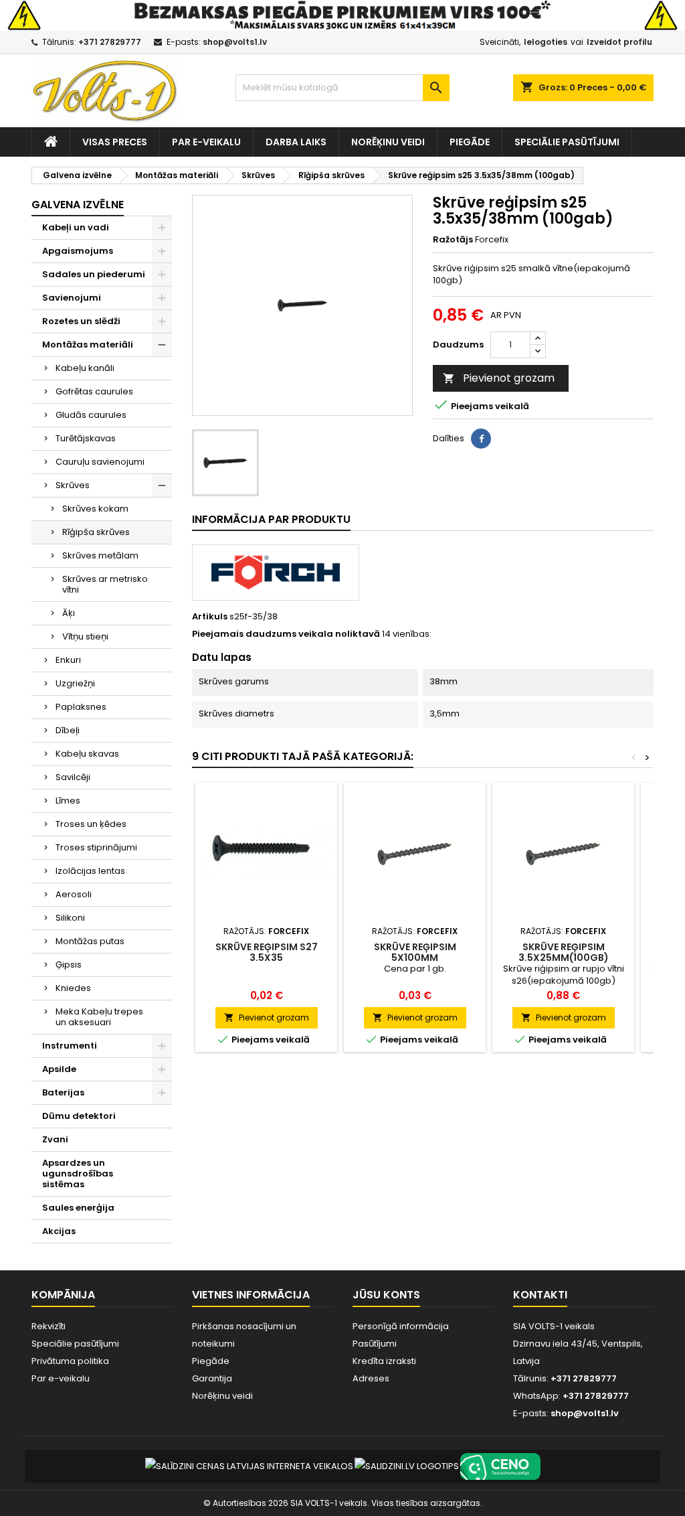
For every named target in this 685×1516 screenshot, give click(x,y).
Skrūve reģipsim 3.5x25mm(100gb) (563, 952)
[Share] (481, 439)
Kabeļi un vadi (75, 227)
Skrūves (73, 485)
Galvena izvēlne (77, 204)
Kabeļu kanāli (85, 368)
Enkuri (68, 660)
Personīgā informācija (401, 1326)
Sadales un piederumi (93, 274)
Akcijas (59, 1231)
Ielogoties (545, 42)
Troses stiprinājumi (96, 847)
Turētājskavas (86, 438)
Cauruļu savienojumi (100, 461)
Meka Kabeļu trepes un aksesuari (99, 1017)
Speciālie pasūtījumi (566, 142)
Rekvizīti (48, 1326)
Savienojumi (71, 297)
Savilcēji (73, 777)
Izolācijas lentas (90, 870)
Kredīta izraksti (384, 1361)
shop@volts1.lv (235, 42)
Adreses (371, 1378)
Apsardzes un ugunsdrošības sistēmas (77, 1173)
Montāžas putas (90, 941)
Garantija (212, 1378)
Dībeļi (68, 730)
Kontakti (540, 1294)
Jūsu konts (386, 1294)
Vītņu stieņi (85, 636)
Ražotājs (453, 240)
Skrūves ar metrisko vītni (105, 584)
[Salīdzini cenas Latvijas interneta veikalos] (249, 1466)
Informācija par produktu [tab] (271, 519)
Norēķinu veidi (388, 142)
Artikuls (209, 617)
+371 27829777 (109, 42)
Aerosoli (74, 894)
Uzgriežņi (75, 683)
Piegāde (470, 142)
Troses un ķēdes (91, 824)
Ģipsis (69, 964)
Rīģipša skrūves (96, 532)
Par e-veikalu (206, 142)
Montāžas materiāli (87, 344)
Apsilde (59, 1069)
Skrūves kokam (95, 508)
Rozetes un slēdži (81, 321)
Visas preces (114, 142)
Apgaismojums (77, 250)
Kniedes (73, 988)
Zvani (55, 1139)
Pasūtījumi (375, 1343)
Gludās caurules (91, 414)
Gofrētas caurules (94, 391)
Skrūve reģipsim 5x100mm (415, 952)
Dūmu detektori (79, 1116)
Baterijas (63, 1092)
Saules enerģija (78, 1207)
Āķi (68, 613)
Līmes (68, 800)
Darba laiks (296, 142)
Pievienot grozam (499, 378)
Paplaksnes (81, 706)
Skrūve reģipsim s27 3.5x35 (266, 952)
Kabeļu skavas (87, 753)
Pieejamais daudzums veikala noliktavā (286, 634)
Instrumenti (69, 1045)
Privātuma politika (70, 1361)
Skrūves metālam (100, 555)
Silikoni (70, 917)
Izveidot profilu (619, 42)
